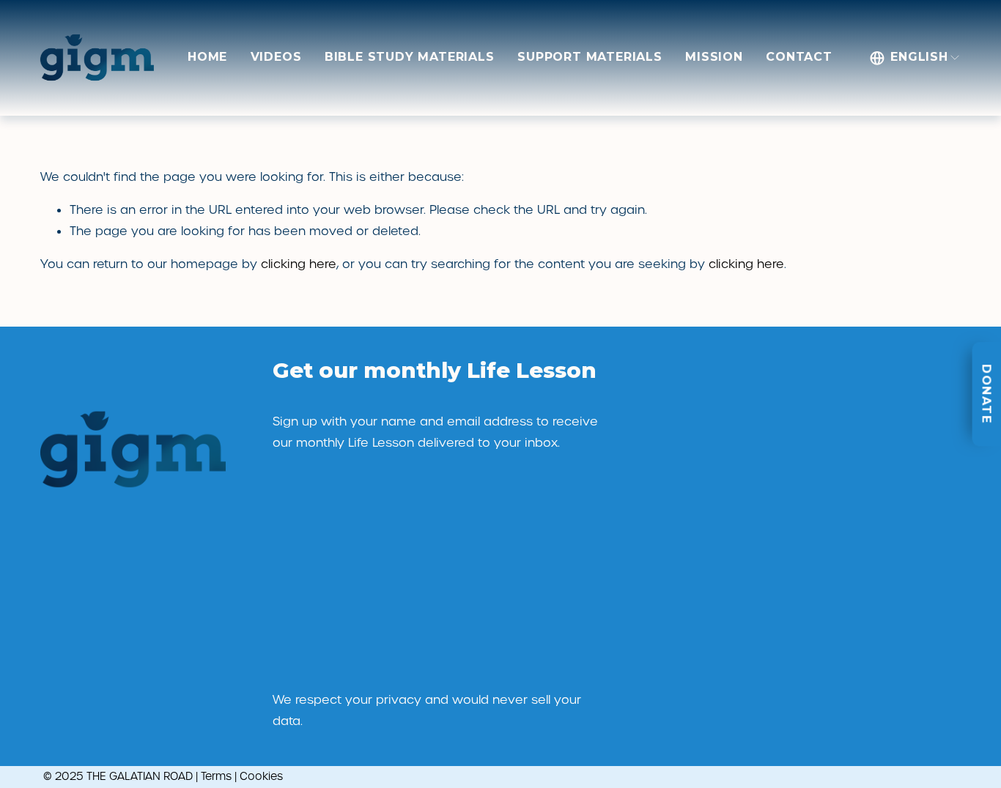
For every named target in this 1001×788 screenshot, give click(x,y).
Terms (216, 776)
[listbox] (915, 58)
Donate (987, 394)
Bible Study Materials (410, 57)
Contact (799, 57)
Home (207, 57)
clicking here (298, 264)
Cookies (261, 776)
